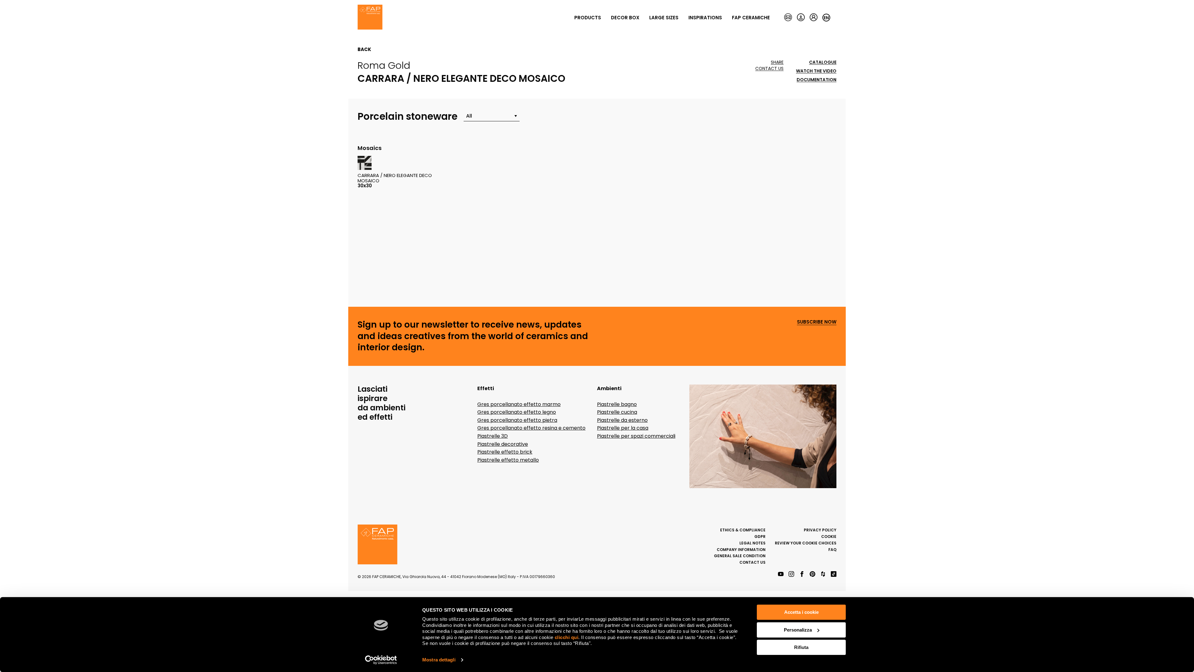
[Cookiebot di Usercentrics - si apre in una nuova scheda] (381, 660)
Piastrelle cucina (617, 412)
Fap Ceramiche (751, 17)
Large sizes (663, 17)
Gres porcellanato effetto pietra (517, 420)
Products (587, 17)
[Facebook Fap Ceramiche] (802, 574)
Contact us (769, 68)
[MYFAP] (813, 17)
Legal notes (752, 543)
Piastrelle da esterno (622, 420)
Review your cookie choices (805, 543)
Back (364, 49)
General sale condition (740, 555)
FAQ (832, 549)
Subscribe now (816, 322)
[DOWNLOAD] (801, 17)
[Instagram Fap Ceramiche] (791, 574)
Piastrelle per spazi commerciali (636, 436)
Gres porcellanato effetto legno (516, 412)
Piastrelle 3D (492, 436)
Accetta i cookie (801, 612)
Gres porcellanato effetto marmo (519, 404)
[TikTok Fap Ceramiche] (833, 574)
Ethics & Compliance (743, 530)
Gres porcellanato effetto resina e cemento (531, 428)
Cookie (828, 536)
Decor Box (625, 17)
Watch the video (816, 71)
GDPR (760, 536)
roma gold (384, 65)
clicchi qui (567, 637)
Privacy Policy (820, 530)
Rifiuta (801, 647)
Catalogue (822, 62)
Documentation (816, 79)
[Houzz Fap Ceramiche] (823, 574)
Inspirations (705, 17)
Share (777, 62)
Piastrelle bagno (617, 404)
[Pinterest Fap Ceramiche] (812, 574)
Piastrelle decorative (502, 444)
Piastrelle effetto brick (504, 451)
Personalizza (798, 629)
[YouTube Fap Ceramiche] (781, 574)
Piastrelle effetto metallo (508, 460)
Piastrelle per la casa (622, 428)
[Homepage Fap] (370, 18)
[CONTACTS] (788, 17)
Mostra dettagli (439, 659)
